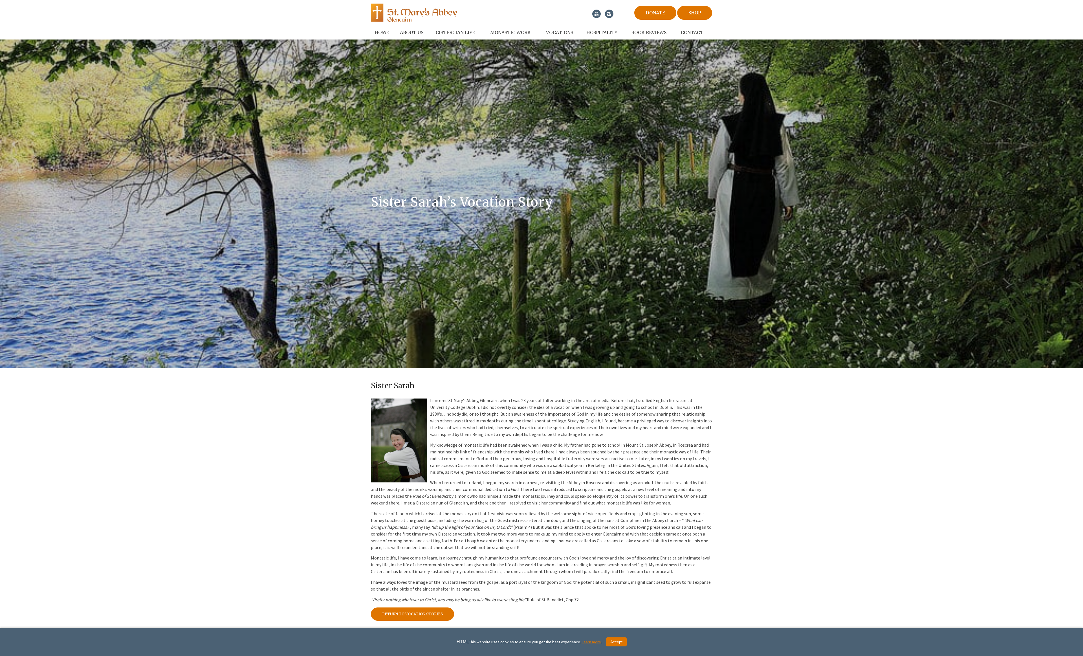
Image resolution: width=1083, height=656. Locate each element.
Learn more (591, 641)
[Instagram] (609, 14)
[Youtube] (596, 14)
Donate (655, 13)
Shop (694, 13)
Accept (616, 642)
